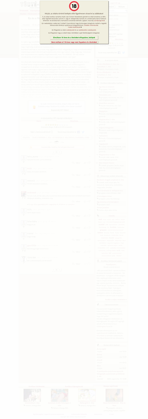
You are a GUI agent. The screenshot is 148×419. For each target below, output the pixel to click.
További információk (91, 25)
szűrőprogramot (99, 20)
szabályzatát (70, 30)
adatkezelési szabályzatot (87, 30)
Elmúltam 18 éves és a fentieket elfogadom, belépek (74, 38)
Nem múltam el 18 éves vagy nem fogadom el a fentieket (74, 42)
